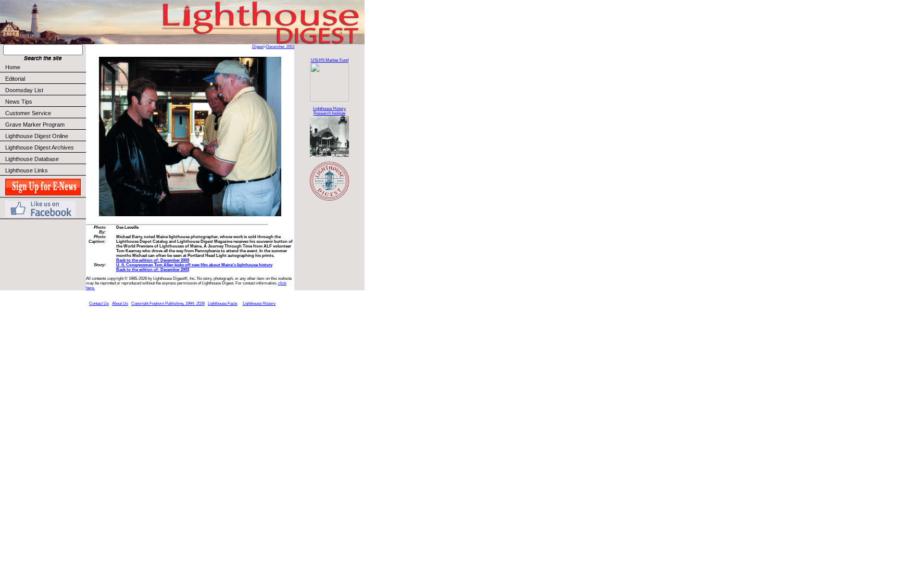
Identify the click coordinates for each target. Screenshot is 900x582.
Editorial (15, 79)
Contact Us (99, 303)
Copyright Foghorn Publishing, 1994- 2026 (168, 303)
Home (12, 67)
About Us (120, 303)
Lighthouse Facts (223, 303)
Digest (258, 46)
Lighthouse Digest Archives (39, 147)
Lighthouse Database (32, 159)
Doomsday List (24, 90)
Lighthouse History (259, 303)
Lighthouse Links (26, 170)
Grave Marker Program (35, 124)
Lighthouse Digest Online (36, 136)
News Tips (18, 101)
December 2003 (280, 46)
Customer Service (28, 113)
